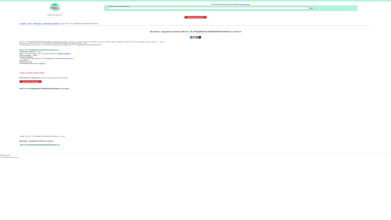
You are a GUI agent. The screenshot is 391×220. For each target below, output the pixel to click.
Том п (30, 24)
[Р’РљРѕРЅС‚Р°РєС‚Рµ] (191, 37)
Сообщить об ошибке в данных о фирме (32, 72)
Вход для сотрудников (30, 81)
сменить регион (245, 4)
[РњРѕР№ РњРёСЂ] (197, 37)
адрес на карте (64, 53)
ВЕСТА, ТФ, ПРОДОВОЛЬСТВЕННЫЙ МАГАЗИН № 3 (40, 145)
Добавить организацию (195, 17)
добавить (42, 63)
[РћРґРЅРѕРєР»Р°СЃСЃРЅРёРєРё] (194, 37)
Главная (23, 24)
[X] (200, 37)
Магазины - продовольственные (46, 24)
